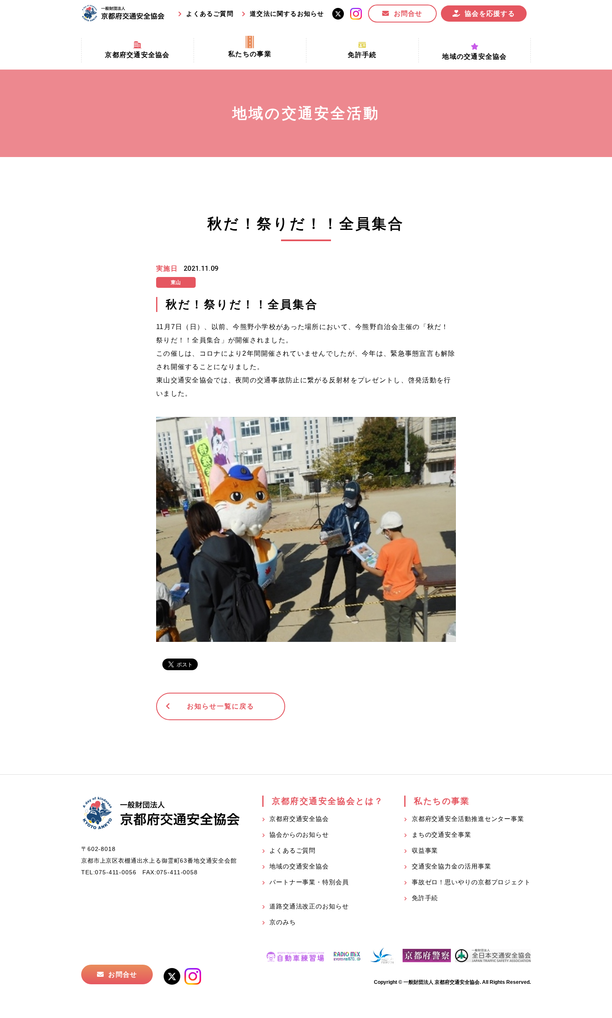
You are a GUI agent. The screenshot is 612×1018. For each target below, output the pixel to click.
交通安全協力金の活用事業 (451, 866)
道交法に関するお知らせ (287, 13)
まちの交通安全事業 (441, 834)
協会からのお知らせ (299, 834)
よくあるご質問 (209, 13)
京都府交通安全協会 (299, 818)
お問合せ (408, 13)
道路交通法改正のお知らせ (309, 906)
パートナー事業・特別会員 (309, 882)
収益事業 (425, 850)
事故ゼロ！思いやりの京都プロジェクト (471, 882)
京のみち (282, 922)
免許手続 (425, 897)
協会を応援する (490, 13)
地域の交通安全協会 (299, 866)
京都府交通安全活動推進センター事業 (468, 818)
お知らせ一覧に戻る (220, 706)
